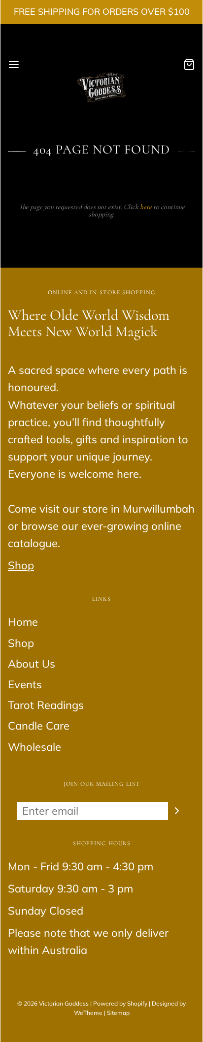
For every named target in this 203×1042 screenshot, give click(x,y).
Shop (21, 565)
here (146, 207)
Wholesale (34, 747)
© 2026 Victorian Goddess (53, 1003)
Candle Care (38, 726)
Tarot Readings (46, 705)
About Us (31, 664)
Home (23, 622)
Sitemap (118, 1012)
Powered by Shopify (120, 1003)
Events (25, 684)
